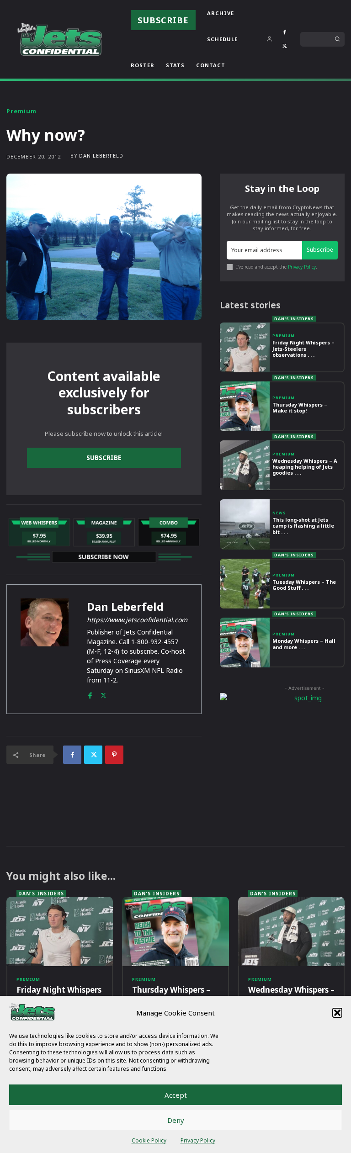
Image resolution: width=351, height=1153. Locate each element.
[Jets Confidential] (59, 39)
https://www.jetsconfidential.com (137, 619)
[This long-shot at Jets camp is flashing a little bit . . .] (245, 524)
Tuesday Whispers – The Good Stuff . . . (304, 584)
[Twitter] (285, 46)
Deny (175, 1120)
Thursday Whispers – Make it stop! (299, 407)
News (279, 513)
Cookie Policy (149, 1140)
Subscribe (104, 457)
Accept (176, 1095)
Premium (21, 111)
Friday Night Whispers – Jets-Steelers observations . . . (303, 348)
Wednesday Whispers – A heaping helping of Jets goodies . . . (304, 466)
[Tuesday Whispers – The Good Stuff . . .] (245, 583)
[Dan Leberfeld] (45, 649)
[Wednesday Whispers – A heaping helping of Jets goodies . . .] (245, 465)
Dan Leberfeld (101, 155)
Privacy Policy (198, 1140)
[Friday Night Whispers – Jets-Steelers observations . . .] (245, 347)
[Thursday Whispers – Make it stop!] (245, 406)
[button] (337, 1012)
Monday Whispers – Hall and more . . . (303, 643)
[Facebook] (285, 32)
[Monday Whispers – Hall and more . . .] (245, 642)
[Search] (337, 39)
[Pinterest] (114, 755)
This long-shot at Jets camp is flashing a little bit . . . (303, 525)
